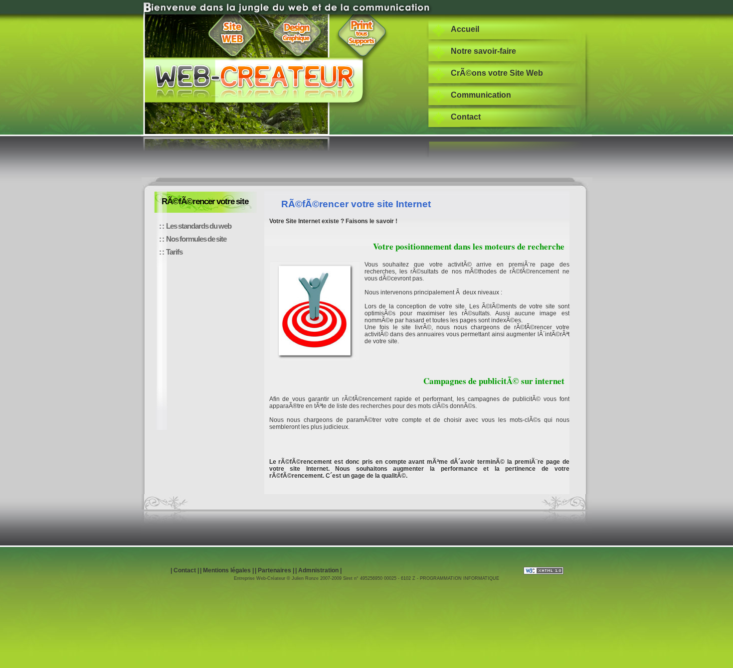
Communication (481, 95)
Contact (466, 117)
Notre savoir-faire (483, 51)
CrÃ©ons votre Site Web (497, 73)
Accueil (465, 29)
